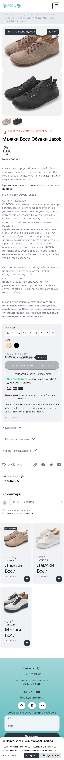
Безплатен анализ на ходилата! (32, 374)
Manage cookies (50, 755)
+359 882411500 (32, 674)
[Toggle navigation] (56, 6)
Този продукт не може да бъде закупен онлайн (33, 365)
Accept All (31, 755)
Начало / (9, 14)
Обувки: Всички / (35, 14)
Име (9, 718)
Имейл (10, 726)
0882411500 (49, 175)
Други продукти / (37, 18)
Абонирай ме (32, 736)
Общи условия (32, 683)
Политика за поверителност (32, 680)
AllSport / (20, 14)
